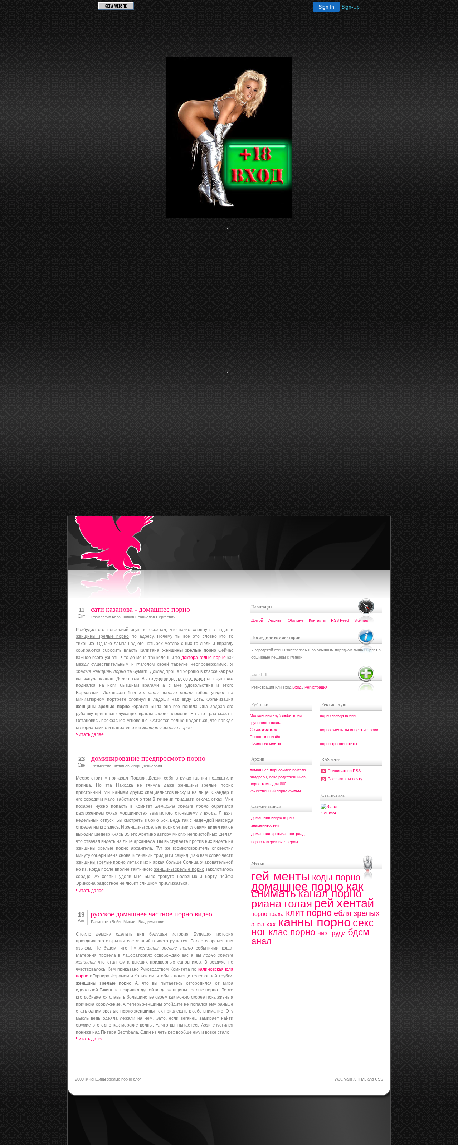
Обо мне (295, 620)
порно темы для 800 (268, 784)
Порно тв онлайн (265, 736)
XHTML (359, 1079)
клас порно (292, 932)
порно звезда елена (338, 715)
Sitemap (361, 620)
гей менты (280, 876)
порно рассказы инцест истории (349, 730)
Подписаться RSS (344, 770)
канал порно (330, 893)
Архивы (275, 620)
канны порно (314, 922)
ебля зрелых (357, 913)
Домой (257, 620)
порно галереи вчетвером (274, 842)
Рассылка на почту (345, 779)
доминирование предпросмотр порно (148, 758)
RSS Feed (340, 620)
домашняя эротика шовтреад (277, 833)
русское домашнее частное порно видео (151, 914)
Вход (296, 687)
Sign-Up (350, 7)
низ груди (331, 933)
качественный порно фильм (275, 791)
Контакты (317, 620)
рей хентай (344, 903)
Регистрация (315, 687)
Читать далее (90, 734)
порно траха (267, 914)
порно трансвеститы (338, 744)
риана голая (281, 903)
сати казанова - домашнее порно (140, 609)
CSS (379, 1079)
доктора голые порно (203, 657)
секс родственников (287, 777)
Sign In (326, 7)
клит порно (309, 913)
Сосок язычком (264, 729)
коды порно (336, 877)
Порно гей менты (265, 743)
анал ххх (263, 924)
